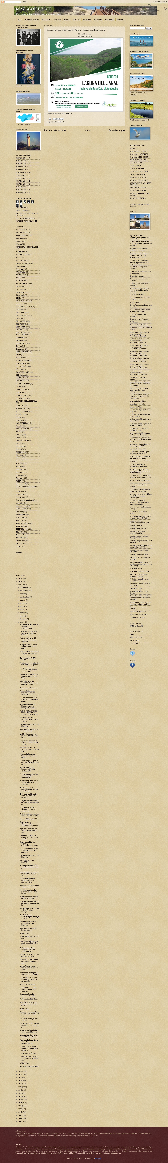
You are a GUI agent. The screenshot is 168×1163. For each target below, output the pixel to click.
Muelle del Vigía (136, 568)
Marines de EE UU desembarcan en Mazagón (139, 522)
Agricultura (20, 238)
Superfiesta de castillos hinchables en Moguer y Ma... (29, 1004)
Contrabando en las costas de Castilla (27, 995)
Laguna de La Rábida (27, 984)
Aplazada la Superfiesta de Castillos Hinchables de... (29, 1041)
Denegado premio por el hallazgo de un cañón (139, 249)
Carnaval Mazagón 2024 (29, 819)
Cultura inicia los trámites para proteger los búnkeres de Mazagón (141, 243)
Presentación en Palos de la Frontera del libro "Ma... (29, 676)
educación (20, 340)
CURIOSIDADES (22, 315)
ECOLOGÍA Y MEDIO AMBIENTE (24, 333)
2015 (20, 1096)
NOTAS (19, 432)
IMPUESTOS (21, 389)
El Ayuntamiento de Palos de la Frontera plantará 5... (29, 903)
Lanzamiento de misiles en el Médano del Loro (29, 1036)
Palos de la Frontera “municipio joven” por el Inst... (29, 755)
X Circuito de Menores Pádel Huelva (28, 929)
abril (22, 613)
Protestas (19, 475)
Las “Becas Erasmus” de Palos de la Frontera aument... (29, 850)
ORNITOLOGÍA (22, 440)
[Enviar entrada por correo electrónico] (49, 119)
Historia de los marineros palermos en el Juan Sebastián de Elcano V (139, 359)
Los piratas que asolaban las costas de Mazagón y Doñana (140, 476)
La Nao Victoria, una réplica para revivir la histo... (29, 967)
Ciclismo (19, 295)
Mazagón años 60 (136, 525)
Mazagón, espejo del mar (139, 555)
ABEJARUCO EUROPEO (139, 145)
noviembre (24, 590)
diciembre (24, 587)
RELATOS (20, 491)
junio (22, 606)
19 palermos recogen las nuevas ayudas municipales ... (29, 775)
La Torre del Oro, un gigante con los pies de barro (140, 452)
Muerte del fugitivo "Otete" (139, 571)
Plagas (18, 461)
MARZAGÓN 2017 (23, 181)
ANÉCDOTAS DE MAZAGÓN (27, 247)
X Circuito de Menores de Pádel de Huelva (29, 730)
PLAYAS (19, 463)
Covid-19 (19, 309)
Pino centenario (136, 588)
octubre (23, 594)
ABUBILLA (134, 148)
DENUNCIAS (21, 324)
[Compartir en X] (58, 119)
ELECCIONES (21, 343)
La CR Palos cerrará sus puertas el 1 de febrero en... (29, 735)
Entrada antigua (117, 130)
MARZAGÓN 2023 (23, 164)
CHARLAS (20, 292)
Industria (19, 392)
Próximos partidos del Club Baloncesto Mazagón (28, 923)
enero (22, 622)
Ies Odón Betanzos (23, 384)
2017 (20, 1090)
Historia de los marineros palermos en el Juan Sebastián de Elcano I (139, 334)
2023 (20, 1071)
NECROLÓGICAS (22, 429)
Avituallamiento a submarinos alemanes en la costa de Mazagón (140, 237)
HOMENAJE (20, 381)
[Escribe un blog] (56, 119)
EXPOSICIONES (22, 352)
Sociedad (19, 512)
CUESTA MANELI (23, 211)
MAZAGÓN (46, 20)
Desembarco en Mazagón (139, 253)
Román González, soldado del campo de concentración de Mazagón (140, 597)
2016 (20, 1093)
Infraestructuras (22, 395)
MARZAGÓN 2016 (23, 184)
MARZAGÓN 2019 (23, 175)
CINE (18, 298)
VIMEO (132, 634)
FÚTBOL (19, 369)
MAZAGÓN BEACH (34, 8)
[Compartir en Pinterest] (62, 119)
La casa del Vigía (136, 407)
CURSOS (19, 318)
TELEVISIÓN (21, 526)
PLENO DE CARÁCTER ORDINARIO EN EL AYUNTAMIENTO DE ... (29, 712)
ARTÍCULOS (21, 260)
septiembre (24, 597)
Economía (20, 337)
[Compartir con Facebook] (60, 119)
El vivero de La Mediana (139, 325)
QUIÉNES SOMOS (32, 20)
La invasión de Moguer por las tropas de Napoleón (140, 434)
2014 (20, 1099)
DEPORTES (109, 20)
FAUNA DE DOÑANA (28, 1053)
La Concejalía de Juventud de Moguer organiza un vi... (29, 873)
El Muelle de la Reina (137, 295)
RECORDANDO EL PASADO (27, 487)
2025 (20, 582)
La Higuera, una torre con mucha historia (139, 429)
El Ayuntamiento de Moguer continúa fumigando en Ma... (28, 706)
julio (22, 603)
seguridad (19, 503)
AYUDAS (19, 281)
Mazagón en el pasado (138, 528)
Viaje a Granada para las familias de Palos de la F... (29, 943)
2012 (20, 1106)
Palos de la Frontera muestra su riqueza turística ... (28, 692)
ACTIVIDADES (22, 232)
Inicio (20, 20)
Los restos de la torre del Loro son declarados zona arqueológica (141, 495)
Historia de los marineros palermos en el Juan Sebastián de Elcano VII (139, 372)
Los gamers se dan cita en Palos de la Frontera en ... (29, 1025)
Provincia (19, 478)
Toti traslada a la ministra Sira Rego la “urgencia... (29, 664)
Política (19, 466)
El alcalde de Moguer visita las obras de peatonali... (27, 809)
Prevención (20, 472)
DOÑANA (76, 20)
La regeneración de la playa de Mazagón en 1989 (140, 445)
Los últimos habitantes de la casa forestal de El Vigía (140, 517)
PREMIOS (20, 469)
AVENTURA (20, 272)
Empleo (19, 346)
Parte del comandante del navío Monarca (139, 580)
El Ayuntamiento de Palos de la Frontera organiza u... (29, 802)
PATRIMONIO (21, 452)
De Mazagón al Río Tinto (29, 999)
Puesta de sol (21, 484)
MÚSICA (19, 420)
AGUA (18, 241)
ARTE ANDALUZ (136, 626)
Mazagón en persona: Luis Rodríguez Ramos (139, 537)
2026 (20, 578)
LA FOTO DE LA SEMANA (26, 401)
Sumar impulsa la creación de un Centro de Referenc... (29, 789)
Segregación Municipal (25, 500)
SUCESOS (120, 20)
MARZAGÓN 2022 (23, 166)
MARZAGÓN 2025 (23, 158)
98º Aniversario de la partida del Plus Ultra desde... (29, 891)
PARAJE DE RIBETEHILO (25, 218)
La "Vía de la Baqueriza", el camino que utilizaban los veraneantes (139, 396)
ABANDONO (21, 230)
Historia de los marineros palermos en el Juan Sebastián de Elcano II (139, 340)
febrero (23, 619)
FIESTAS (19, 358)
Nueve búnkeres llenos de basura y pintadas (139, 575)
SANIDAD (20, 497)
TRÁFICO (20, 532)
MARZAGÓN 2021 (23, 169)
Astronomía (20, 266)
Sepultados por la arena (139, 614)
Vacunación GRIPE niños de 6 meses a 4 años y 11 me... (29, 961)
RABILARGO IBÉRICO (138, 188)
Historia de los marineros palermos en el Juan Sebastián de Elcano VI (139, 366)
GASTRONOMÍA (22, 372)
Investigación (21, 398)
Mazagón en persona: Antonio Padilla (138, 532)
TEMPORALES (22, 529)
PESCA (19, 458)
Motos (18, 417)
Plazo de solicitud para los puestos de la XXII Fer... (29, 973)
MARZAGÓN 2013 (23, 193)
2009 (20, 1115)
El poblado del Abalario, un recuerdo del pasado (140, 310)
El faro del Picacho (137, 276)
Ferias (18, 355)
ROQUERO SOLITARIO (138, 191)
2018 (20, 1087)
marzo (22, 616)
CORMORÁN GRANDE (138, 160)
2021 (20, 1077)
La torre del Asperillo (138, 449)
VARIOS (19, 543)
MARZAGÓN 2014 (23, 190)
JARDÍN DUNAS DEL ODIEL (26, 221)
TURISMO (20, 538)
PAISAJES (20, 446)
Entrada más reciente (55, 130)
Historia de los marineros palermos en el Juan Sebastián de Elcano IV (139, 353)
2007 (20, 1121)
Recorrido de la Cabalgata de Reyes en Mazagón (29, 1031)
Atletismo (20, 269)
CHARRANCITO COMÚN (139, 157)
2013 (20, 1102)
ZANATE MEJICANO (138, 198)
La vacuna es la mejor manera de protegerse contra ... (29, 1048)
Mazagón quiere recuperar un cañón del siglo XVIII (141, 546)
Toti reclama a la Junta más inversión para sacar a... (28, 989)
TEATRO (19, 520)
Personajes (20, 455)
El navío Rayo (135, 302)
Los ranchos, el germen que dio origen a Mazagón (140, 490)
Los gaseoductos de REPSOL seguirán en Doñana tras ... (28, 669)
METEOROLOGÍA (23, 411)
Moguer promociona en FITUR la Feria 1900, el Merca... (29, 742)
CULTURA (98, 20)
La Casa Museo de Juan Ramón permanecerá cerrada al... (28, 979)
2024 (20, 585)
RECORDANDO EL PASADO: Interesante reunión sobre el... (29, 683)
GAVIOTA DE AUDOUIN (139, 177)
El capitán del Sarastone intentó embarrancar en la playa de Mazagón (139, 262)
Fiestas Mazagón (22, 360)
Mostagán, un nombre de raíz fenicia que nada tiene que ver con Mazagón (141, 564)
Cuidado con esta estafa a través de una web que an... (29, 1058)
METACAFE (134, 640)
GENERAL (20, 375)
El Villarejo (134, 322)
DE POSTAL (20, 321)
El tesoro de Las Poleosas (139, 319)
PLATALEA (68, 113)
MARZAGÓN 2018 (23, 178)
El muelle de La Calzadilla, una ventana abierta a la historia (139, 290)
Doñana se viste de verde (29, 688)
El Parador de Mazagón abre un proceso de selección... (28, 795)
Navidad (19, 426)
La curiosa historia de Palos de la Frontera (140, 415)
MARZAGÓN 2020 (23, 172)
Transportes (20, 535)
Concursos (20, 304)
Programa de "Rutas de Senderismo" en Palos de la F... (29, 837)
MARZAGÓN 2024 (23, 161)
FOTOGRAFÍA (21, 366)
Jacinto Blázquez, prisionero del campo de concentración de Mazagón (140, 383)
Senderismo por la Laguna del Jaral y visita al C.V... (27, 769)
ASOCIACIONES (22, 263)
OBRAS (19, 435)
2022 (20, 1074)
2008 (20, 1118)
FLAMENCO (21, 363)
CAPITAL (19, 289)
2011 (20, 1109)
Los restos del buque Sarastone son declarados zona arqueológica (139, 502)
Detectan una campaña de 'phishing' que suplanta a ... (29, 1013)
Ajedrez (19, 244)
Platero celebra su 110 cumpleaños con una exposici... (28, 639)
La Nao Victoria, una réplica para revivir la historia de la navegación (140, 439)
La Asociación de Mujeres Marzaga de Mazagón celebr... (29, 653)
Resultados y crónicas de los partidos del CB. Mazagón (29, 782)
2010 (20, 1112)
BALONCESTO (22, 283)
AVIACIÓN (20, 275)
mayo (22, 609)
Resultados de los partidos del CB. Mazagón (29, 897)
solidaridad (20, 514)
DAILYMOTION (136, 637)
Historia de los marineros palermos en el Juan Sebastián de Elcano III (139, 347)
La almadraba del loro (138, 401)
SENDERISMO (59, 122)
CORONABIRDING (137, 163)
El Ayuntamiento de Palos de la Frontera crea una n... (29, 867)
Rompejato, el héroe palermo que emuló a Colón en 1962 (140, 603)
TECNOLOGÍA (21, 523)
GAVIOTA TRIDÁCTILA (139, 180)
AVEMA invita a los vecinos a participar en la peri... (29, 749)
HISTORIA (87, 20)
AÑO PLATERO (22, 254)
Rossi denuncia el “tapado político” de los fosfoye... (29, 910)
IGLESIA (19, 386)
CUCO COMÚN (135, 166)
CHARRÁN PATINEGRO (139, 154)
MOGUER (57, 20)
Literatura (20, 406)
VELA (18, 546)
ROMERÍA (20, 494)
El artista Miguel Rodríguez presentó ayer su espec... (29, 916)
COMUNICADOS (22, 301)
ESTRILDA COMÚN (137, 174)
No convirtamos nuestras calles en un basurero (29, 886)
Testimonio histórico (137, 617)
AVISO (18, 278)
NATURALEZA (22, 423)
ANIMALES (20, 252)
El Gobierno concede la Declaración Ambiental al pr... (29, 699)
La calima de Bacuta (137, 404)
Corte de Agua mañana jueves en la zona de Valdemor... (28, 633)
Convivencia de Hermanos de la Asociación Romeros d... (29, 823)
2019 (20, 1084)
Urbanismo (20, 541)
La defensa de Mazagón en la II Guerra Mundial (140, 424)
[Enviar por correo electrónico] (53, 119)
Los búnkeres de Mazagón (29, 1066)
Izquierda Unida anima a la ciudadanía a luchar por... (29, 830)
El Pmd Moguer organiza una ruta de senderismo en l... (29, 762)
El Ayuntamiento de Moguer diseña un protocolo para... (27, 949)
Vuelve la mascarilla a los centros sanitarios (29, 955)
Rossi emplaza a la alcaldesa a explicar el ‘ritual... (29, 719)
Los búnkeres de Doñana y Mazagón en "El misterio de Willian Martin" (140, 471)
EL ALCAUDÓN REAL (138, 168)
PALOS (66, 20)
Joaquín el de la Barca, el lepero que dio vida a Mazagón (139, 390)
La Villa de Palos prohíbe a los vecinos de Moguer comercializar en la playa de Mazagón (140, 458)
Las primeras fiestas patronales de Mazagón (138, 465)
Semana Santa (21, 506)
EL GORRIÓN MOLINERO (139, 171)
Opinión (19, 437)
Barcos (18, 286)
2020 (20, 1081)
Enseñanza (20, 349)
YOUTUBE (134, 643)
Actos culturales (22, 235)
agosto (22, 600)
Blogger (98, 1158)
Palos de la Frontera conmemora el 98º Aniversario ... (27, 880)
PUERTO (19, 481)
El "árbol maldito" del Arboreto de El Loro (138, 256)
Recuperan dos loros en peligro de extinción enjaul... (28, 646)
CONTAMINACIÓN (23, 307)
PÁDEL (19, 443)
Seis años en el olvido (138, 611)
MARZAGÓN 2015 (23, 187)
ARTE (18, 257)
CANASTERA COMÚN (138, 151)
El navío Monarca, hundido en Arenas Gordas (140, 298)
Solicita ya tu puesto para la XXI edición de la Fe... (29, 815)
